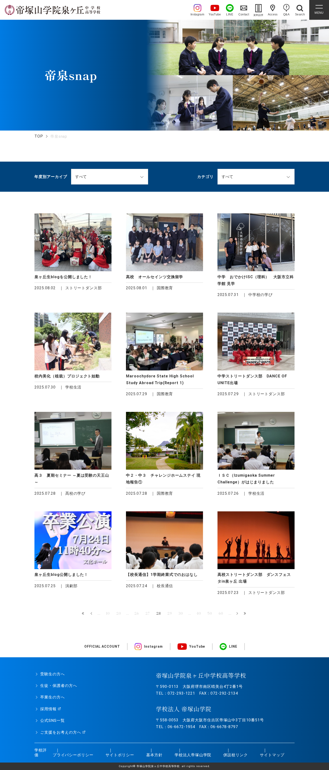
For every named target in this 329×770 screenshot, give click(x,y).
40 (198, 613)
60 (221, 613)
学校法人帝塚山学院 (193, 755)
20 (118, 613)
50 (210, 613)
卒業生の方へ (52, 697)
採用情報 (48, 709)
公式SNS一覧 (52, 720)
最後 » (245, 614)
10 (108, 613)
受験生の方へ (52, 674)
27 (147, 613)
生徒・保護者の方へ (58, 685)
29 (169, 613)
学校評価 (40, 752)
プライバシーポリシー (73, 755)
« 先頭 (83, 614)
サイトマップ (272, 755)
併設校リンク (235, 755)
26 (136, 613)
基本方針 (154, 755)
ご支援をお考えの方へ (60, 732)
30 (180, 613)
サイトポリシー (119, 755)
